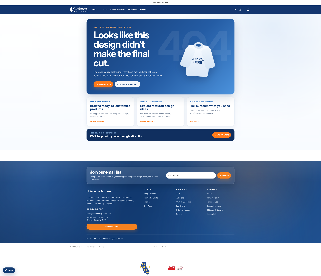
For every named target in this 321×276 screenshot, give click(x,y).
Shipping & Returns (215, 210)
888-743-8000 (95, 209)
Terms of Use (212, 202)
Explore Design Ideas (127, 84)
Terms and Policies (160, 247)
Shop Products (103, 84)
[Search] (235, 9)
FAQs (178, 194)
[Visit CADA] (145, 268)
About (209, 194)
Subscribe (224, 175)
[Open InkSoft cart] (248, 9)
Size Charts (180, 206)
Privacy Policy (213, 198)
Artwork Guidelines (183, 202)
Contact (179, 214)
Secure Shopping (214, 206)
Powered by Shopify (97, 247)
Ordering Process (183, 210)
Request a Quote (222, 135)
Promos (147, 202)
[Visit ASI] (175, 268)
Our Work (148, 206)
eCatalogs (180, 198)
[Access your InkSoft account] (240, 9)
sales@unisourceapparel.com (99, 213)
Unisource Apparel (82, 247)
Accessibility (212, 214)
